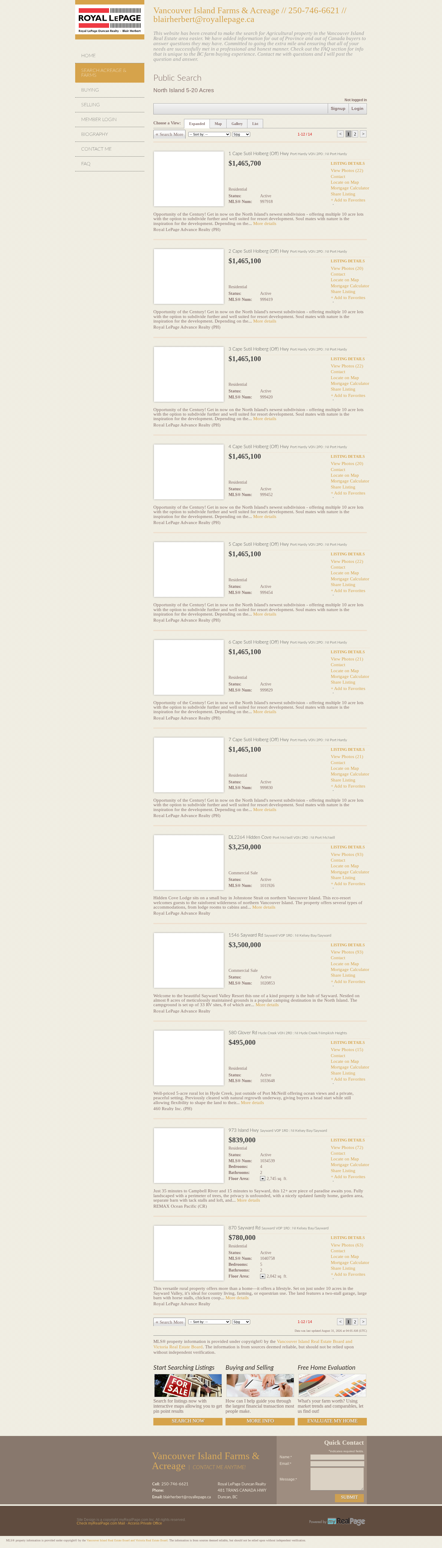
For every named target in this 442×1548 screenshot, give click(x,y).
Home (88, 55)
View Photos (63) (347, 1244)
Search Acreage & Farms (103, 73)
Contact (338, 176)
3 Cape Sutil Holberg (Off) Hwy (288, 349)
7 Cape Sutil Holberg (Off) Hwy (288, 740)
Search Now (188, 1421)
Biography (94, 134)
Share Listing (343, 193)
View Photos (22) (347, 170)
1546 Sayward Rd (280, 935)
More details (264, 223)
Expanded (197, 124)
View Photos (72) (347, 1147)
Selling (90, 104)
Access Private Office (145, 1523)
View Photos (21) (347, 658)
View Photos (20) (347, 268)
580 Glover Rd (288, 1033)
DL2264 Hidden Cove (282, 837)
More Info (260, 1421)
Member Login (99, 119)
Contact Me (96, 149)
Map (218, 124)
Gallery (237, 124)
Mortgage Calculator (350, 187)
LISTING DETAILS (348, 163)
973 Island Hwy (278, 1130)
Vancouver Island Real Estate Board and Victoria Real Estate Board (127, 1540)
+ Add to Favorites (348, 199)
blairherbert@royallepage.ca (203, 19)
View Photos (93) (347, 854)
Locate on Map (345, 182)
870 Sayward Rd (279, 1228)
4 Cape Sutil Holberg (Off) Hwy (288, 447)
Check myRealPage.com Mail (101, 1523)
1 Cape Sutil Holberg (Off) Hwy (288, 153)
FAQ (86, 163)
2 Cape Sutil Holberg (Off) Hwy (288, 251)
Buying (90, 90)
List (255, 124)
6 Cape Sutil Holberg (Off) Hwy (288, 642)
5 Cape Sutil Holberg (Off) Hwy (288, 544)
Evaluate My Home (332, 1421)
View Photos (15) (347, 1049)
